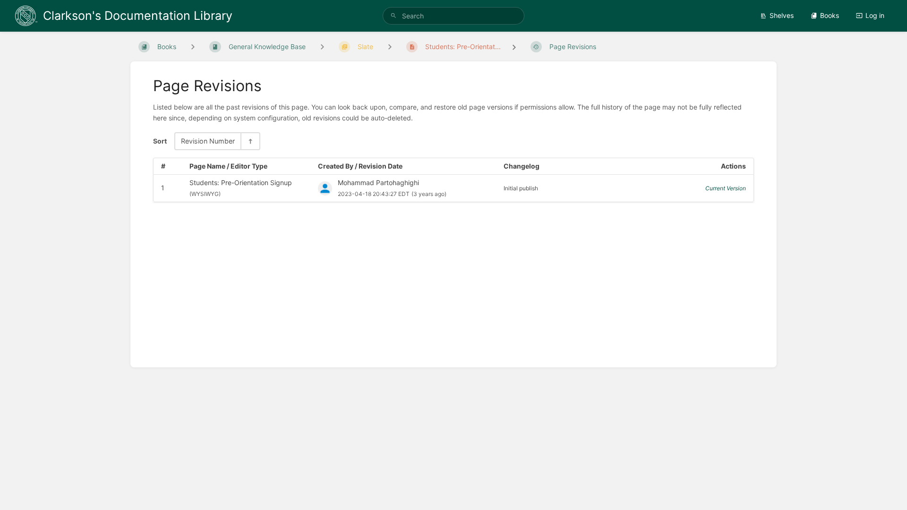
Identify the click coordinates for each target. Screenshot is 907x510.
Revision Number (208, 141)
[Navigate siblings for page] (389, 46)
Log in (874, 15)
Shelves (782, 15)
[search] (453, 16)
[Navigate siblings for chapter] (322, 46)
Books (829, 15)
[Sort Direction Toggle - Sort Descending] (249, 141)
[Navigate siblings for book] (192, 46)
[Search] (393, 16)
